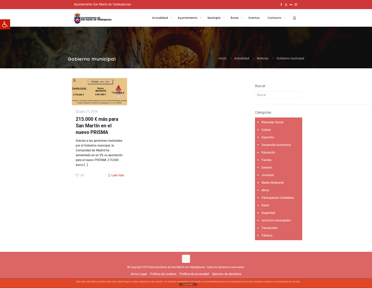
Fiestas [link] (266, 160)
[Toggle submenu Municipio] (224, 18)
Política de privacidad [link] (194, 274)
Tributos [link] (266, 235)
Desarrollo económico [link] (276, 145)
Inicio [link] (222, 58)
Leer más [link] (117, 175)
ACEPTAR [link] (188, 284)
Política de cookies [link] (163, 274)
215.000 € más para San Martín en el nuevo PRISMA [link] (97, 125)
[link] (5, 24)
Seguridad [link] (268, 213)
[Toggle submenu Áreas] (242, 18)
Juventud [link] (267, 175)
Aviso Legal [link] (139, 274)
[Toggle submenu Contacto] (284, 18)
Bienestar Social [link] (272, 122)
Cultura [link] (266, 130)
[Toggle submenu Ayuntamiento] (201, 18)
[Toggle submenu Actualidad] (171, 18)
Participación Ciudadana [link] (277, 198)
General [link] (266, 167)
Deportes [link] (267, 137)
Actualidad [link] (241, 58)
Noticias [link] (263, 58)
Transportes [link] (269, 228)
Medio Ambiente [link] (272, 182)
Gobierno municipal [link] (290, 58)
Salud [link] (265, 205)
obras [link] (265, 190)
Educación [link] (268, 152)
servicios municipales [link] (276, 220)
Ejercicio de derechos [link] (226, 274)
